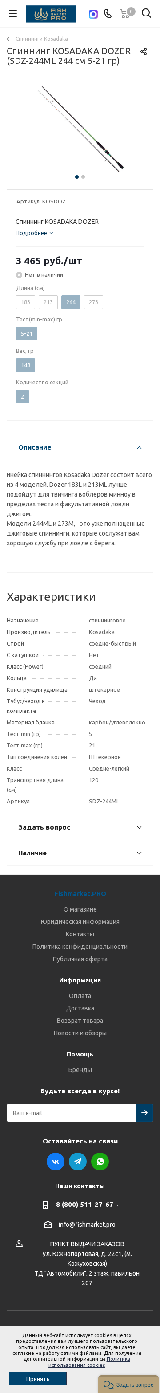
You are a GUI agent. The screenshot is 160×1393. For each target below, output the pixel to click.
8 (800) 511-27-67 (84, 1204)
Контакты (80, 934)
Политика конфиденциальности (80, 946)
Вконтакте (55, 1161)
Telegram (78, 1161)
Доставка (80, 1008)
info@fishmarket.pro (87, 1224)
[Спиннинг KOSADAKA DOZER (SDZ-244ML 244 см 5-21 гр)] (80, 129)
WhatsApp (100, 1161)
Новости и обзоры (80, 1033)
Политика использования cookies (89, 1361)
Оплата (80, 995)
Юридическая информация (80, 921)
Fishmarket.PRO (80, 893)
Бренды (80, 1069)
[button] (128, 1384)
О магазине (80, 909)
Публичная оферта (80, 959)
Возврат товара (80, 1020)
